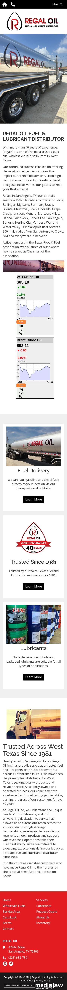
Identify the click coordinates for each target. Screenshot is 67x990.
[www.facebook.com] (11, 963)
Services (42, 900)
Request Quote (46, 912)
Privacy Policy (43, 980)
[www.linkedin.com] (5, 963)
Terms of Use (26, 980)
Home (7, 900)
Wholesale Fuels (14, 906)
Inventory (43, 923)
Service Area (11, 912)
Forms (7, 923)
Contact (8, 929)
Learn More (33, 499)
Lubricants (43, 906)
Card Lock (10, 917)
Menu (56, 4)
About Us (42, 917)
